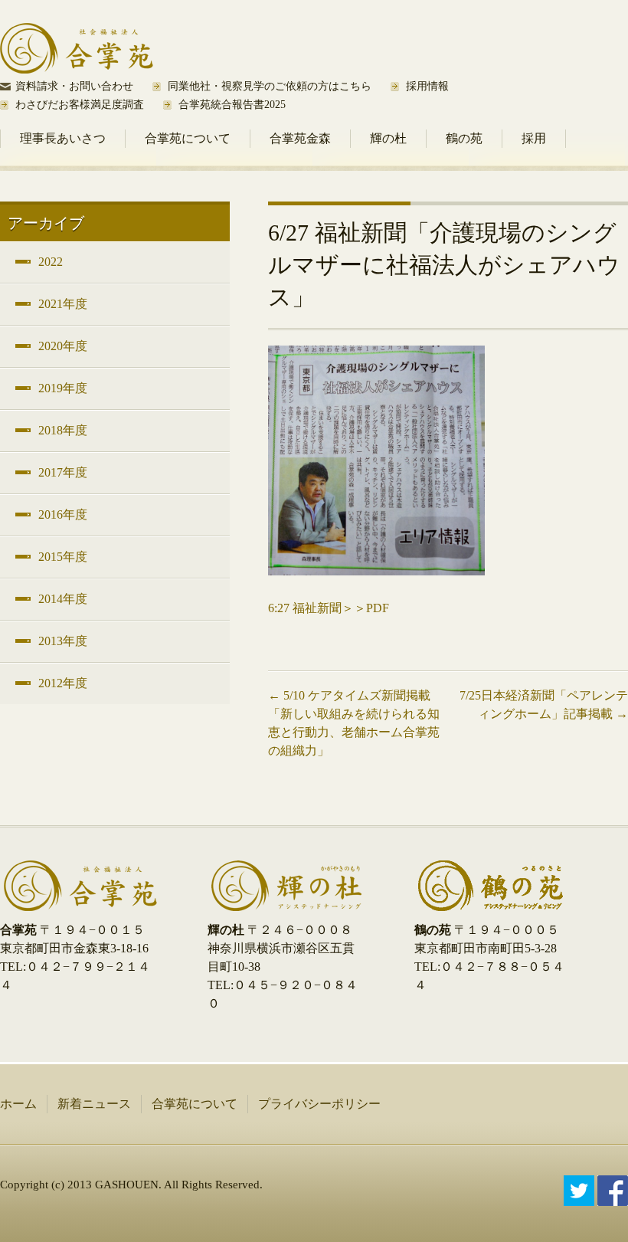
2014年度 (62, 598)
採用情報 (427, 86)
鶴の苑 (464, 138)
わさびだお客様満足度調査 (79, 104)
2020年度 (62, 345)
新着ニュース (94, 1103)
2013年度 (62, 640)
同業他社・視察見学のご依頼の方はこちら (269, 86)
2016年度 (62, 514)
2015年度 (62, 556)
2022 (50, 261)
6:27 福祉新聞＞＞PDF (328, 607)
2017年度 (62, 472)
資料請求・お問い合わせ (74, 86)
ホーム (18, 1103)
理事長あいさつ (63, 138)
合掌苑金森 (300, 138)
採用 (534, 138)
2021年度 (62, 303)
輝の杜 (388, 138)
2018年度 (62, 430)
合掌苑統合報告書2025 (232, 104)
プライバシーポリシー (319, 1103)
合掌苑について (188, 138)
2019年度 (62, 388)
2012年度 (62, 683)
